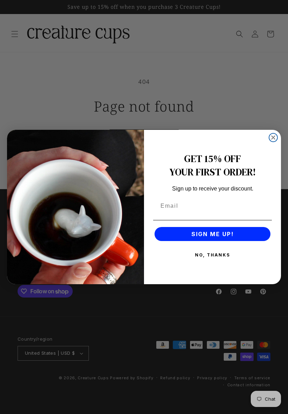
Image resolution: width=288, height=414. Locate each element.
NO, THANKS (212, 255)
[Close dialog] (273, 137)
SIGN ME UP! (212, 234)
